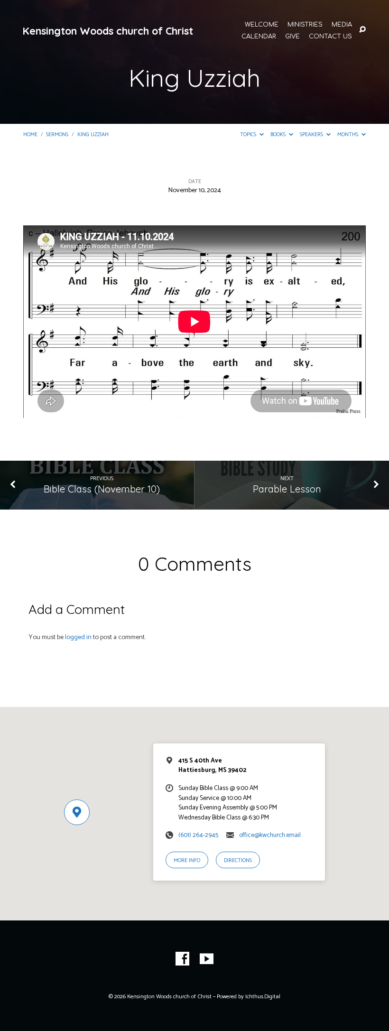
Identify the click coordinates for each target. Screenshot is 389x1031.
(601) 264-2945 (198, 835)
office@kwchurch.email (270, 835)
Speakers (312, 134)
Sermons (57, 134)
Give (292, 37)
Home (30, 134)
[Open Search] (362, 30)
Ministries (305, 25)
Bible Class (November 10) (102, 489)
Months (348, 134)
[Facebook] (182, 959)
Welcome (261, 25)
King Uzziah (93, 134)
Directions (238, 860)
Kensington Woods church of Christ (107, 30)
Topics (249, 134)
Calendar (258, 37)
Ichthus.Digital (262, 997)
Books (278, 134)
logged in (78, 637)
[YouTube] (206, 959)
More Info (187, 860)
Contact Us (330, 37)
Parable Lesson (287, 489)
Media (342, 25)
